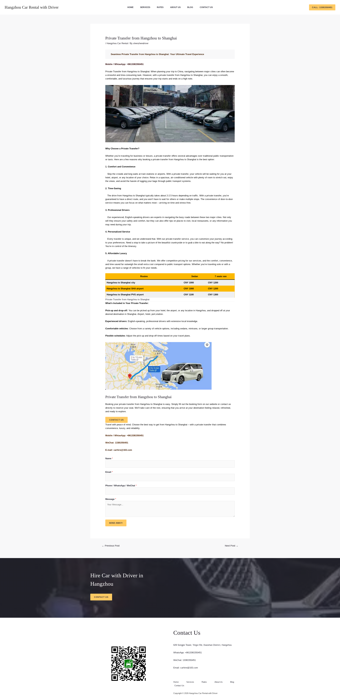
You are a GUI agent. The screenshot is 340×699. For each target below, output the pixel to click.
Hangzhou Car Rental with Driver (32, 7)
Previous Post (111, 545)
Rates (160, 7)
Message (110, 499)
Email (109, 472)
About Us (175, 7)
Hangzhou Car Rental (117, 43)
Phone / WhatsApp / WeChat (121, 485)
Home (130, 7)
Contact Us (206, 7)
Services (145, 7)
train (143, 174)
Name (109, 458)
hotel (162, 310)
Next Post (231, 545)
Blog (190, 7)
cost (151, 264)
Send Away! (116, 523)
